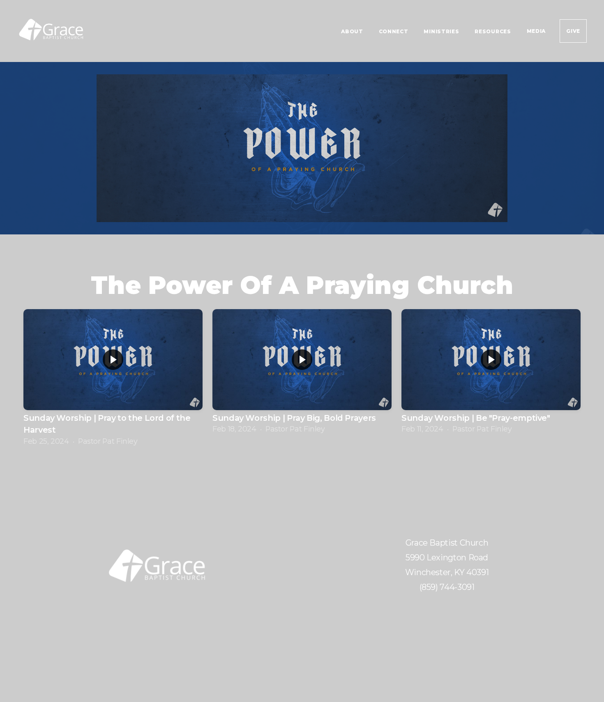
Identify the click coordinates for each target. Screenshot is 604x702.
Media (536, 31)
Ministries (442, 31)
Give (573, 31)
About (352, 31)
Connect (394, 31)
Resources (493, 31)
